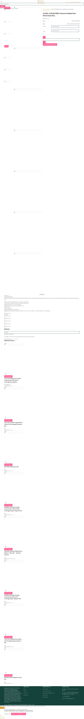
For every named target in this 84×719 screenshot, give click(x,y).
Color (44, 26)
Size (44, 31)
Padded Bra (49, 9)
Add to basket (47, 44)
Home (44, 9)
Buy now (54, 44)
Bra (46, 9)
